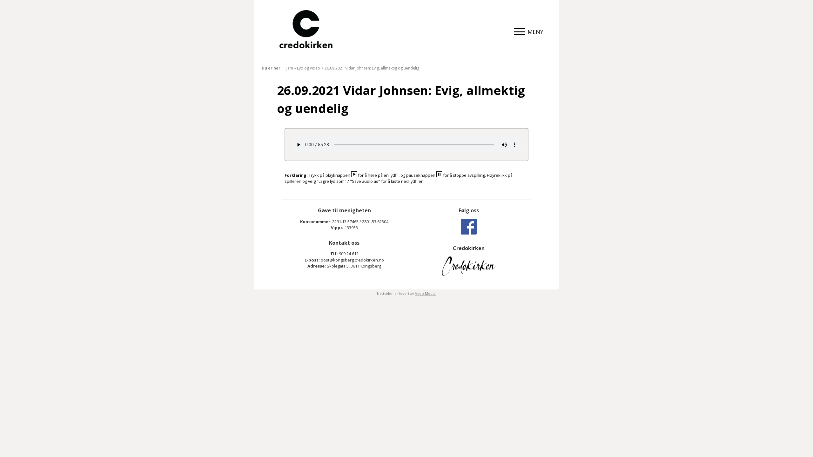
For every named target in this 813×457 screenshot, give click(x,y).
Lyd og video (308, 68)
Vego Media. (425, 293)
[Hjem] (306, 29)
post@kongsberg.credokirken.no (352, 260)
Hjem (288, 68)
